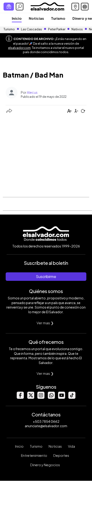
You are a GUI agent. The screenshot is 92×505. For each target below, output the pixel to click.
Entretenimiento (34, 455)
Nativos (77, 29)
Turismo (58, 18)
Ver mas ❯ (45, 323)
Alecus (32, 92)
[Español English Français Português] (84, 6)
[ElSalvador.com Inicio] (47, 6)
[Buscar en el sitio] (19, 6)
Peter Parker (57, 29)
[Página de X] (30, 397)
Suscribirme (46, 276)
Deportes (61, 455)
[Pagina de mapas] (75, 6)
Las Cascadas (31, 29)
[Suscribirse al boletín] (9, 7)
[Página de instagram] (41, 397)
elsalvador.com (19, 48)
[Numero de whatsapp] (51, 397)
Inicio (17, 18)
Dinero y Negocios (45, 465)
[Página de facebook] (20, 397)
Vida (71, 446)
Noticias (36, 18)
